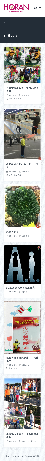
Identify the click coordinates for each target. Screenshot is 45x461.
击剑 (11, 175)
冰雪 (11, 99)
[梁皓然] (16, 8)
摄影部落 (25, 236)
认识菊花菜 (12, 231)
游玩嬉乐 (25, 441)
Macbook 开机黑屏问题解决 (20, 287)
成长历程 (25, 95)
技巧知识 (25, 292)
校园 (15, 99)
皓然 (20, 99)
